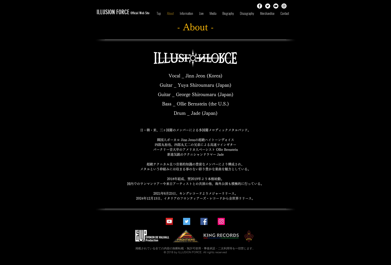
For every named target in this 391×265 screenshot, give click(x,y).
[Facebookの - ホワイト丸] (259, 6)
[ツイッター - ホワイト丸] (267, 6)
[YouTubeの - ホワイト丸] (275, 6)
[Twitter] (186, 221)
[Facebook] (204, 221)
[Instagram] (221, 221)
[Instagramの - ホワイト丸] (284, 6)
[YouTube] (169, 221)
